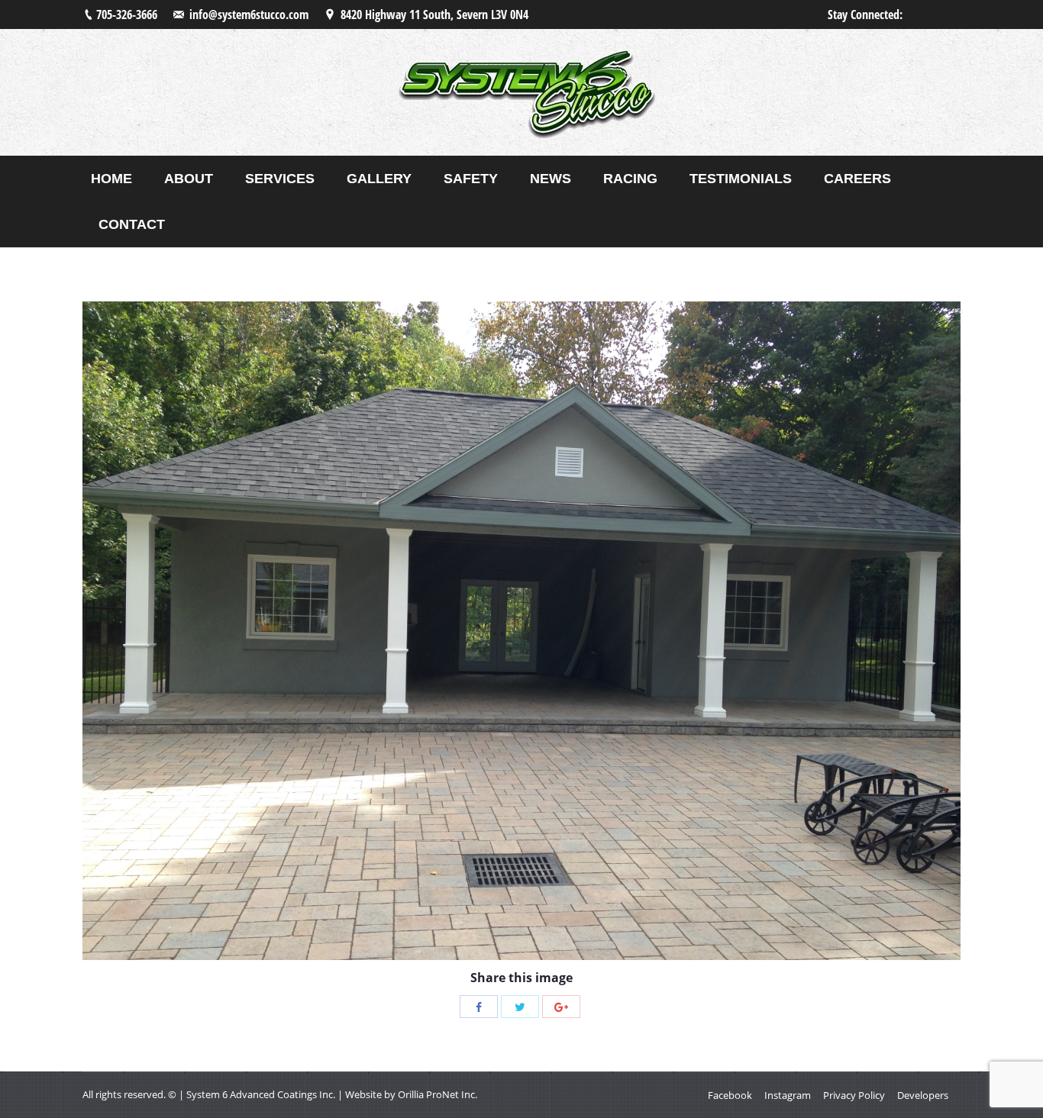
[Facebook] (479, 1006)
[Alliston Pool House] (521, 630)
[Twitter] (520, 1006)
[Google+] (561, 1006)
